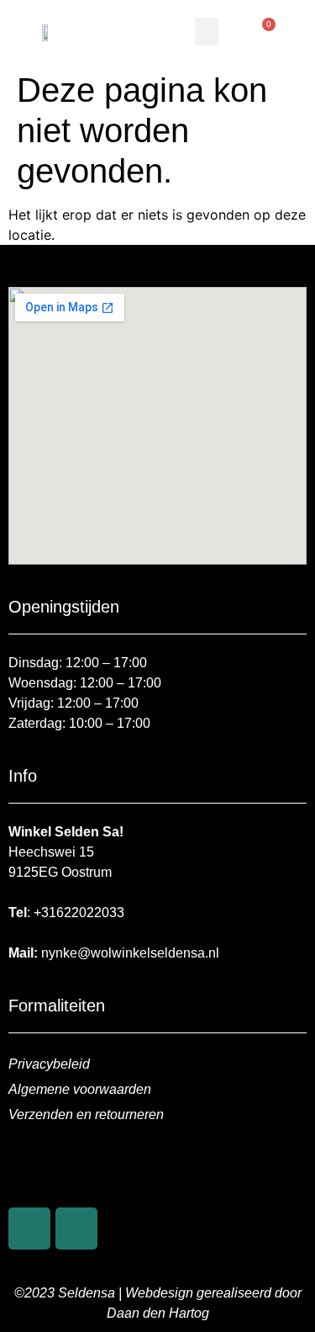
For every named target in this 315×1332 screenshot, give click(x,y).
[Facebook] (29, 1228)
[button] (206, 31)
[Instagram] (76, 1228)
